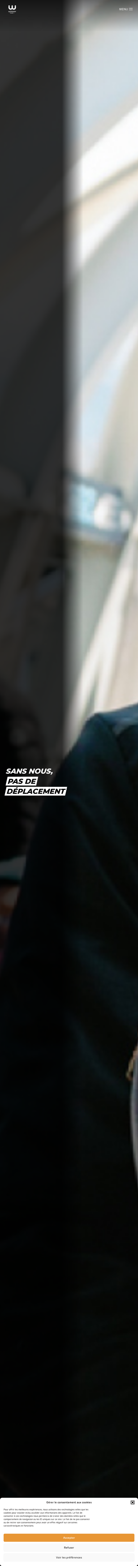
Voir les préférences (69, 1557)
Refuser (69, 1547)
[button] (132, 1502)
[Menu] (131, 9)
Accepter (69, 1537)
